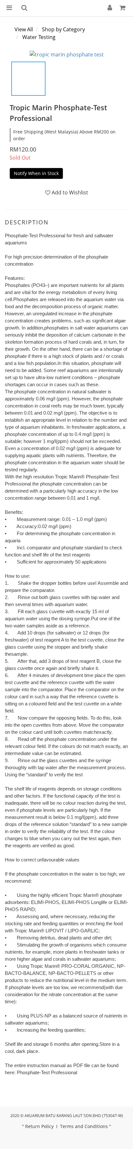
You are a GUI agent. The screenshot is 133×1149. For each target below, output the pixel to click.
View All (24, 29)
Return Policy (39, 1126)
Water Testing (39, 37)
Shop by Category (63, 29)
